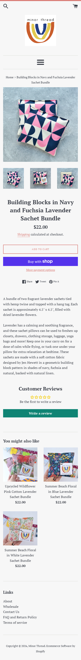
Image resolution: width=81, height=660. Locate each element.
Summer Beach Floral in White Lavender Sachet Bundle (20, 555)
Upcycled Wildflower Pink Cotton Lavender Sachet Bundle (20, 491)
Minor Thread (36, 646)
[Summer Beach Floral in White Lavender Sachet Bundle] (20, 528)
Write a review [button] (40, 413)
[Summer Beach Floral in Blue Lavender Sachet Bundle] (61, 464)
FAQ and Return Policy (20, 617)
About (7, 601)
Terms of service (15, 622)
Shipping (23, 234)
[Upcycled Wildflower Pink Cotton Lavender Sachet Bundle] (20, 464)
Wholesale (10, 606)
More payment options (40, 270)
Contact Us (11, 611)
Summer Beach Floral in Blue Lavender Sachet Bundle (61, 491)
